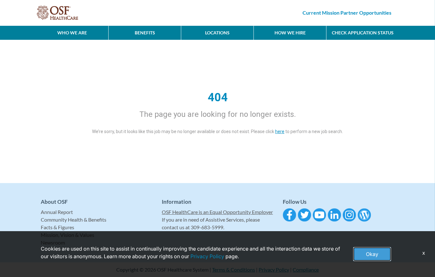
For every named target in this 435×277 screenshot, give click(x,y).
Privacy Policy (207, 256)
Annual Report (57, 212)
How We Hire (290, 32)
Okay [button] (372, 254)
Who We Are (72, 32)
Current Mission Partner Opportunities (347, 13)
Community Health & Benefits (73, 220)
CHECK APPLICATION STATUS (363, 32)
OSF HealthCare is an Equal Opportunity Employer (217, 212)
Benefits (145, 32)
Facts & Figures (57, 227)
